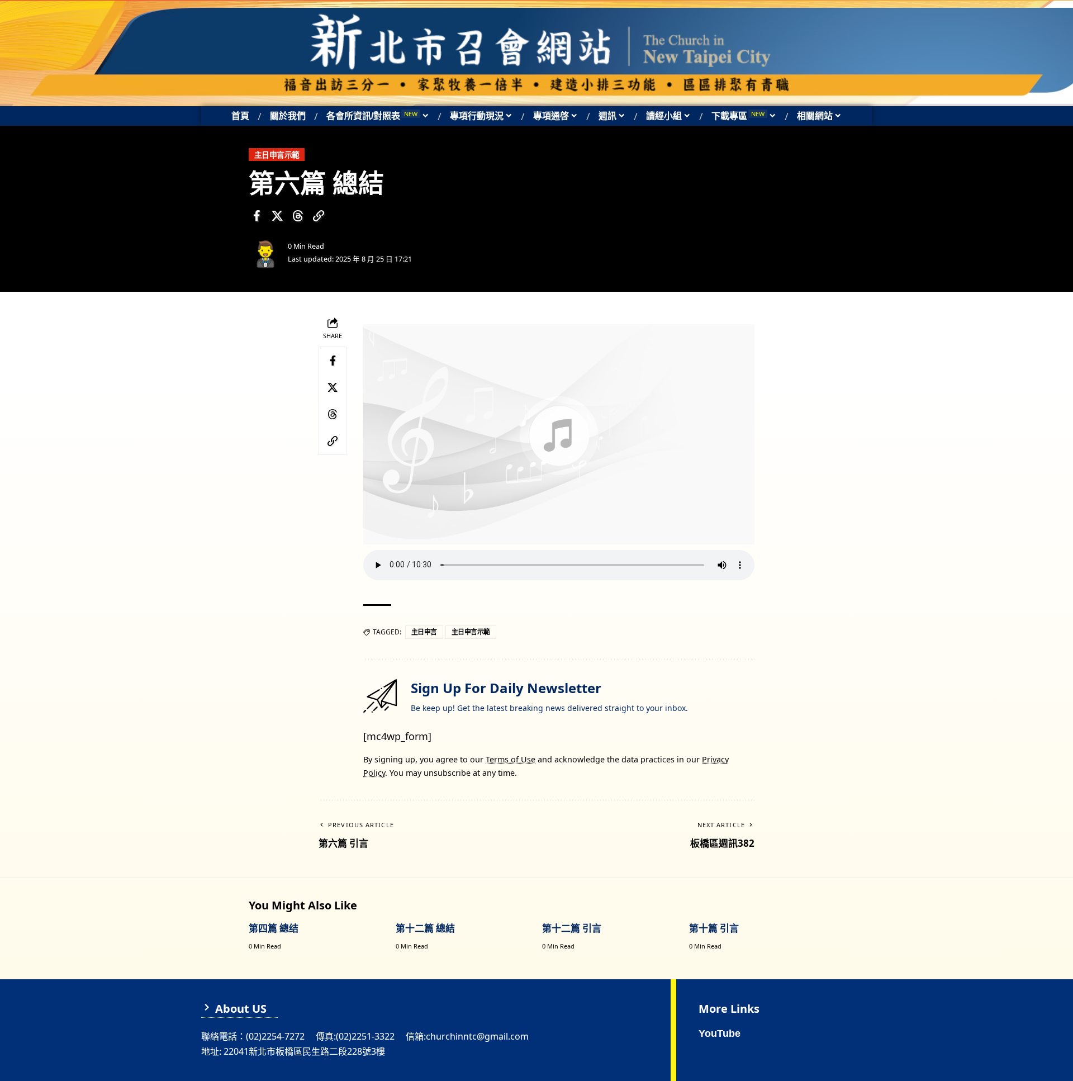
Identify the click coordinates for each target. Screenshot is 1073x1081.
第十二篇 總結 (425, 928)
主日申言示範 (277, 154)
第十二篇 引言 (571, 928)
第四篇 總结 (273, 928)
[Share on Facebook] (256, 216)
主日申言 (424, 632)
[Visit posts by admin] (265, 252)
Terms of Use (510, 759)
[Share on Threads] (298, 216)
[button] (318, 216)
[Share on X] (277, 216)
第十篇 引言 (714, 928)
